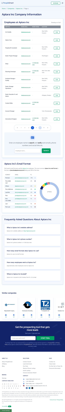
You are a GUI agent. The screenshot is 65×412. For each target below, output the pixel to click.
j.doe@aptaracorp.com (21, 189)
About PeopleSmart (7, 362)
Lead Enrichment (27, 364)
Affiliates (4, 364)
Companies (11, 8)
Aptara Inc (19, 8)
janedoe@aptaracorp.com (21, 207)
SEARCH (46, 150)
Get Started (55, 3)
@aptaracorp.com (25, 32)
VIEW (57, 32)
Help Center (52, 364)
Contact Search (27, 362)
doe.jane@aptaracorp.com (22, 192)
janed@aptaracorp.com (21, 199)
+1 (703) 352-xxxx (35, 64)
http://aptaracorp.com (29, 231)
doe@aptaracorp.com (20, 204)
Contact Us (52, 362)
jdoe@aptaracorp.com (20, 181)
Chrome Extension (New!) (29, 373)
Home (4, 8)
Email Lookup (26, 371)
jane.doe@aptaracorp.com (22, 178)
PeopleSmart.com (28, 345)
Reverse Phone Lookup (29, 368)
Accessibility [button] (5, 406)
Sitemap (4, 378)
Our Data (25, 366)
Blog (3, 366)
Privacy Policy (60, 400)
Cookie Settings (6, 410)
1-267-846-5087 (30, 381)
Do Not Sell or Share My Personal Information (55, 367)
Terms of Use (51, 343)
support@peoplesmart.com (33, 379)
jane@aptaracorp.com (20, 196)
